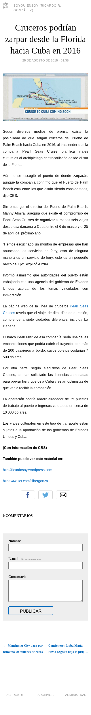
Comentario (17, 577)
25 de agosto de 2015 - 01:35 (45, 60)
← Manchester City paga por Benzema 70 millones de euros (23, 649)
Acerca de (15, 695)
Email (63, 495)
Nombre (14, 541)
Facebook (28, 495)
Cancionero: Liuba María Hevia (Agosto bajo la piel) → (68, 649)
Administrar (75, 695)
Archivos (45, 695)
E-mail (24, 559)
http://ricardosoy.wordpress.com (27, 470)
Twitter (45, 495)
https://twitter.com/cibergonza (25, 481)
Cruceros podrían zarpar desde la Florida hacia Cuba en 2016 (45, 39)
